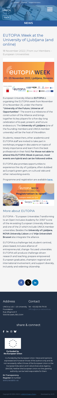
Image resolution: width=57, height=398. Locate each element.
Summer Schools (34, 2)
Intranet (16, 2)
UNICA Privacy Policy (28, 394)
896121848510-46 (11, 380)
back (6, 17)
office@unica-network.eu (39, 309)
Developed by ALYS (47, 394)
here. (50, 179)
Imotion (24, 2)
